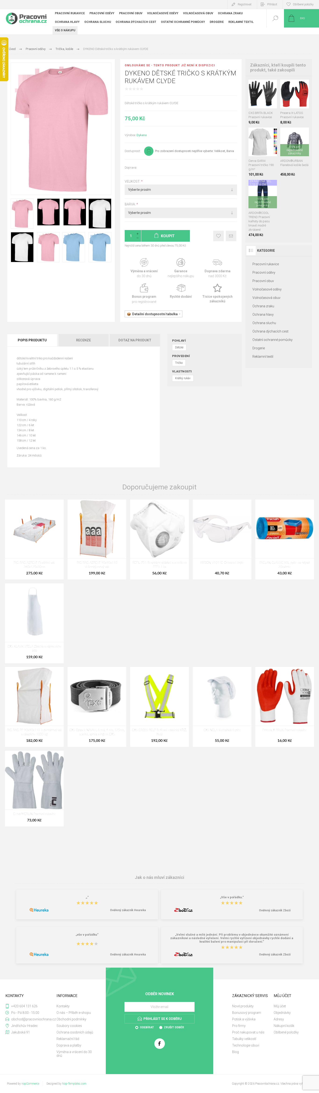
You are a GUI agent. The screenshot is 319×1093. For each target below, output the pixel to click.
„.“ (87, 897)
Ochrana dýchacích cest (270, 331)
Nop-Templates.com (74, 1083)
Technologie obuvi (245, 1045)
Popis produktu (32, 340)
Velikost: (133, 181)
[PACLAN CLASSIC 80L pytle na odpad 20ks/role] (284, 539)
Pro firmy (239, 1026)
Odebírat (147, 1027)
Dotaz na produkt (134, 340)
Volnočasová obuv (266, 298)
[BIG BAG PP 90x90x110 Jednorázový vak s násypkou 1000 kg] (34, 707)
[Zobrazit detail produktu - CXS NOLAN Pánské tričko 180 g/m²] (262, 134)
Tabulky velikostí (244, 1039)
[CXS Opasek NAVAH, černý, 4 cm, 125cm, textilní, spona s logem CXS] (96, 707)
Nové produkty (243, 1006)
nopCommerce (30, 1083)
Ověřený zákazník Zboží (275, 910)
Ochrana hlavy (263, 314)
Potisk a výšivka (243, 1019)
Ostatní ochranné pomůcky (272, 340)
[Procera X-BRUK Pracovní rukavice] (284, 707)
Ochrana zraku (263, 306)
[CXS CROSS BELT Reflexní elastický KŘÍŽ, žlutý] (159, 707)
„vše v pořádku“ (87, 934)
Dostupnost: (133, 151)
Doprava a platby (69, 1045)
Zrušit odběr (174, 1027)
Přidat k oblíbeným (218, 236)
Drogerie (258, 348)
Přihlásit (272, 4)
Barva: (130, 204)
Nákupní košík (284, 1026)
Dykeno (142, 135)
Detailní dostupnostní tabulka (155, 314)
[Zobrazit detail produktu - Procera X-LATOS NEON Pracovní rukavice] (289, 86)
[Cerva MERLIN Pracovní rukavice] (34, 789)
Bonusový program (246, 1013)
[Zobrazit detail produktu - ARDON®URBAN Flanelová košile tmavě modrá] (296, 134)
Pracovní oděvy (263, 272)
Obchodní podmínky (71, 1019)
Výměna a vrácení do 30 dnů (74, 1054)
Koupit (257, 96)
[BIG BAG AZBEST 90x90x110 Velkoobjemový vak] (96, 539)
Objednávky (282, 1013)
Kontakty (63, 1006)
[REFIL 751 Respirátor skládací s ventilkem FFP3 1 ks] (159, 539)
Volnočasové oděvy (267, 289)
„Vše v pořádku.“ (232, 897)
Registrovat (245, 4)
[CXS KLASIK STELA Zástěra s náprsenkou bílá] (34, 623)
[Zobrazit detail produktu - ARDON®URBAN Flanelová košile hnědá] (283, 134)
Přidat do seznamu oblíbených (268, 96)
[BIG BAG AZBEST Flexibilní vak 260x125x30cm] (34, 539)
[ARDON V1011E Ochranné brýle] (222, 539)
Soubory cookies (69, 1026)
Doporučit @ (231, 236)
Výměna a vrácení (144, 268)
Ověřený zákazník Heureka (128, 910)
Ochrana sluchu (264, 323)
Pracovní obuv (263, 281)
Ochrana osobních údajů (75, 1032)
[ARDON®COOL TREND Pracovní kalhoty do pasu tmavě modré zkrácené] (262, 208)
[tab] (32, 340)
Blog (235, 1052)
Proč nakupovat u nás (248, 1032)
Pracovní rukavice (265, 264)
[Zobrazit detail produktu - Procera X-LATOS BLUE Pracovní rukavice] (300, 86)
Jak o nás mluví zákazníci (159, 877)
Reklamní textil (262, 356)
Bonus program (144, 293)
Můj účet (280, 1006)
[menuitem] (77, 1006)
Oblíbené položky (286, 1032)
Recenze (83, 340)
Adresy (279, 1019)
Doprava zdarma (218, 268)
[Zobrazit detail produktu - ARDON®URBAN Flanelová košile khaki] (290, 134)
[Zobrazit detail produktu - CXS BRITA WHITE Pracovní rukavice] (262, 86)
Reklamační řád (68, 1039)
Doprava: (131, 167)
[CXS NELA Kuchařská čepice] (222, 707)
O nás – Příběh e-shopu (74, 1013)
